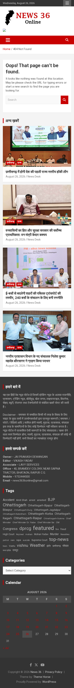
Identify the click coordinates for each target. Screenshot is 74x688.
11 (17, 620)
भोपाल (65, 545)
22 (56, 627)
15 (56, 620)
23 (66, 627)
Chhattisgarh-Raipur (28, 518)
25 (17, 634)
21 (46, 627)
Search (64, 100)
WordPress (49, 681)
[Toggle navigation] (8, 40)
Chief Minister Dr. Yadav (24, 522)
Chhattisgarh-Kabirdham (14, 514)
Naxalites (65, 534)
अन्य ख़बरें (12, 120)
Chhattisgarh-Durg (23, 510)
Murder (54, 534)
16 (66, 620)
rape (18, 540)
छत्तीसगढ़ (10, 162)
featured (43, 528)
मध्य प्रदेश (7, 550)
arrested (41, 500)
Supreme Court (39, 540)
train (5, 546)
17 (7, 627)
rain (13, 540)
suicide (26, 540)
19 (27, 627)
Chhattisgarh (14, 505)
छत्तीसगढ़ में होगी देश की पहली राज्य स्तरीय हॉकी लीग (37, 172)
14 (46, 620)
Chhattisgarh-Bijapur (40, 505)
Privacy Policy (53, 672)
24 (7, 634)
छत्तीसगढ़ (57, 545)
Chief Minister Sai (45, 522)
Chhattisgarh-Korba (40, 513)
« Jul (6, 648)
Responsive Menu (67, 3)
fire (57, 529)
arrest (32, 500)
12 (27, 620)
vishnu (22, 545)
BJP (51, 499)
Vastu (12, 546)
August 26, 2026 (15, 176)
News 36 (36, 672)
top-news (59, 539)
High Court (8, 534)
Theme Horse (41, 677)
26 (27, 634)
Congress (10, 529)
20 (37, 627)
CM (57, 522)
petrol (6, 540)
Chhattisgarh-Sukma (54, 518)
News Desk (34, 176)
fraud (63, 529)
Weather (37, 545)
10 (7, 620)
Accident (8, 500)
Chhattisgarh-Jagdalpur (47, 509)
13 (37, 620)
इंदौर (49, 545)
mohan (28, 534)
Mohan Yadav (41, 534)
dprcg (25, 528)
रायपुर (15, 550)
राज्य (19, 162)
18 (17, 627)
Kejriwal (20, 534)
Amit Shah (21, 500)
